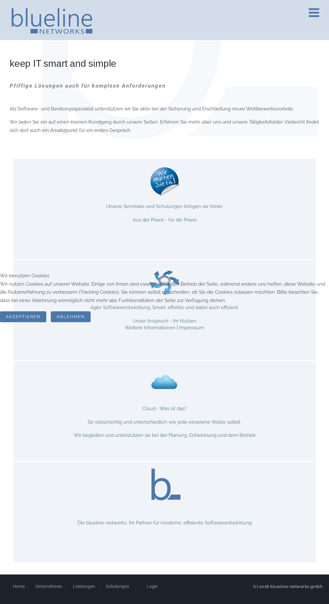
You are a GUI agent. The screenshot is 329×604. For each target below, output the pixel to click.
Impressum (191, 328)
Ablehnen (71, 316)
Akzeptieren (23, 316)
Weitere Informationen (150, 328)
